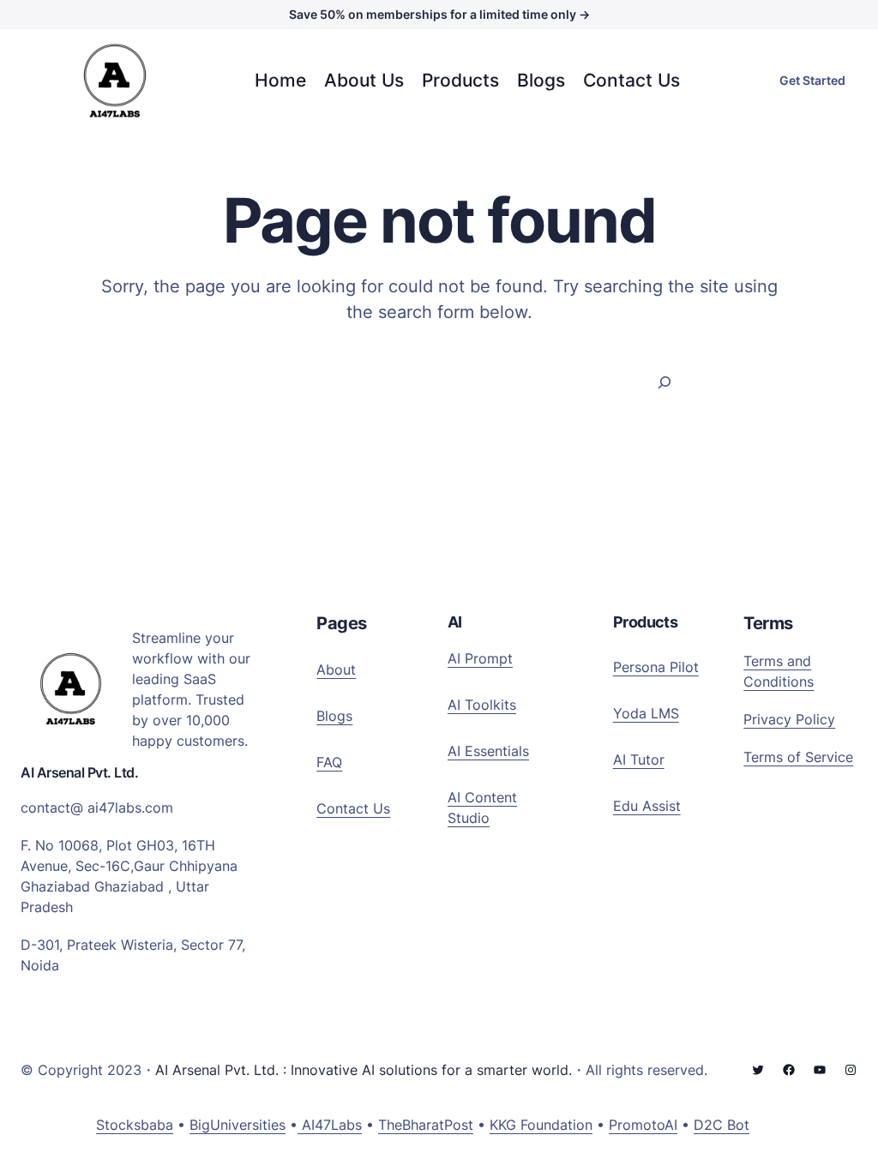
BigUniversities (237, 1124)
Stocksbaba (134, 1124)
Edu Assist (647, 805)
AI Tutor (639, 759)
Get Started (812, 80)
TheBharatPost (425, 1124)
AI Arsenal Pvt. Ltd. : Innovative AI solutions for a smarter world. (363, 1069)
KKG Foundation (541, 1124)
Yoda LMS (646, 713)
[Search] (665, 381)
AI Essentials (488, 751)
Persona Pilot (656, 667)
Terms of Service (798, 757)
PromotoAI (643, 1124)
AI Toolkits (482, 704)
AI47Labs (330, 1124)
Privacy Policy (789, 719)
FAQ (329, 762)
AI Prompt (480, 658)
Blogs (334, 715)
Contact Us (353, 808)
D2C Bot (721, 1124)
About (336, 669)
